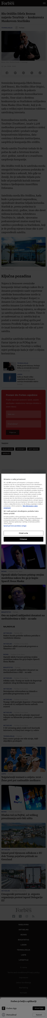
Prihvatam (23, 539)
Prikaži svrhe (23, 533)
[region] (23, 509)
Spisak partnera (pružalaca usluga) (15, 526)
